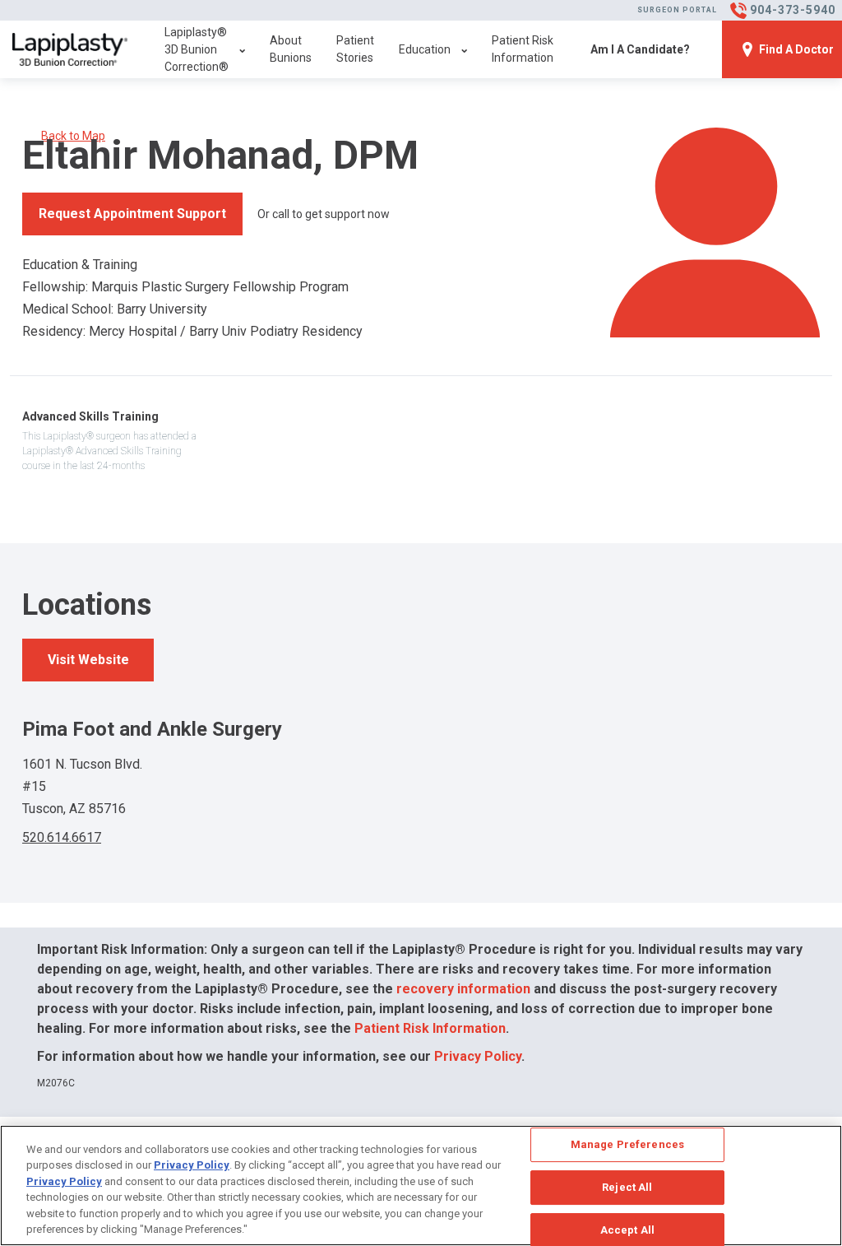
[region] (421, 1185)
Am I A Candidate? (640, 49)
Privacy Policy (477, 1056)
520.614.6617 (61, 837)
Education (425, 49)
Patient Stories (355, 49)
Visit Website (88, 659)
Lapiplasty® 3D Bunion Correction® (196, 49)
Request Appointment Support (132, 213)
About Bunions (291, 49)
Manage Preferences (627, 1145)
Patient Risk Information (522, 49)
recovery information (463, 989)
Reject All (627, 1187)
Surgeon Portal (677, 10)
